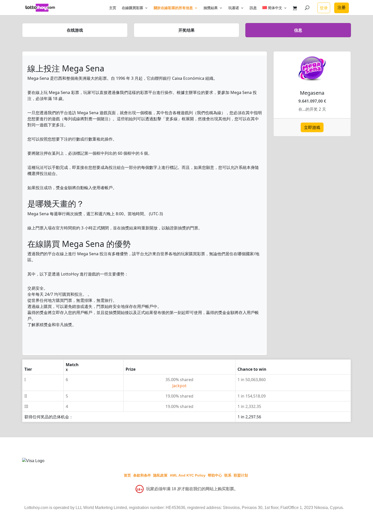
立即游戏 (312, 127)
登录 (324, 8)
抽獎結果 (211, 8)
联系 (227, 475)
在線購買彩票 (132, 8)
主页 (112, 8)
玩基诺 (233, 8)
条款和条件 (142, 475)
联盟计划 (241, 475)
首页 (127, 475)
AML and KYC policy (188, 475)
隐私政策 (160, 475)
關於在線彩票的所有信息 (173, 8)
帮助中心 (215, 475)
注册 (341, 7)
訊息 (253, 8)
